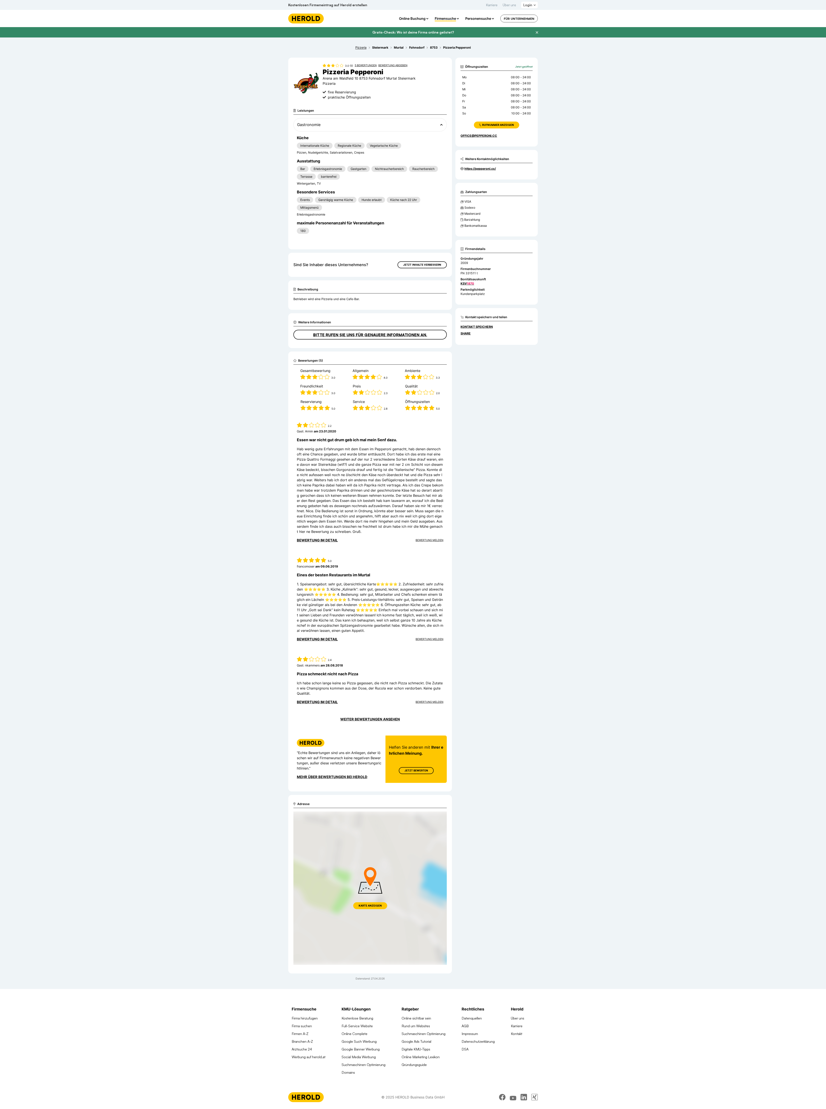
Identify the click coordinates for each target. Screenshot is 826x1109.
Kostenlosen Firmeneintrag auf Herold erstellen (327, 5)
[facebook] (502, 1097)
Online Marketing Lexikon (421, 1057)
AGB (465, 1026)
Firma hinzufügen (305, 1018)
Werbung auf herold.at (308, 1057)
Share (466, 333)
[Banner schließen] (536, 32)
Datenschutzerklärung (478, 1041)
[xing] (534, 1097)
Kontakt (516, 1034)
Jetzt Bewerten (416, 770)
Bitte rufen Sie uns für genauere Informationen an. (370, 334)
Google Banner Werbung (361, 1049)
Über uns (509, 5)
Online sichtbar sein (416, 1018)
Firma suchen (302, 1026)
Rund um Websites (416, 1026)
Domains (348, 1072)
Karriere (492, 5)
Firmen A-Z (300, 1034)
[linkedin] (524, 1097)
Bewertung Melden (429, 540)
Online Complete (354, 1034)
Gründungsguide (414, 1065)
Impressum (470, 1034)
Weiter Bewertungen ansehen (370, 719)
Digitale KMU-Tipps (416, 1049)
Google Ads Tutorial (416, 1041)
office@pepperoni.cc (479, 135)
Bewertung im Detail (317, 540)
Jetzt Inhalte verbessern (422, 264)
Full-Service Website (357, 1026)
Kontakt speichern (477, 327)
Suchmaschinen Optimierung (363, 1065)
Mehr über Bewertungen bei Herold (332, 777)
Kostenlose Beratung (357, 1018)
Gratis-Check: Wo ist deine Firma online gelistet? (413, 32)
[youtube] (513, 1097)
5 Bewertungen (366, 65)
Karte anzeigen (370, 905)
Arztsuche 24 (302, 1049)
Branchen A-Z (302, 1041)
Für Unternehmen (519, 18)
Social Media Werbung (359, 1057)
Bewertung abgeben (392, 65)
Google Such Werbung (359, 1041)
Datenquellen (472, 1018)
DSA (465, 1049)
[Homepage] (306, 18)
